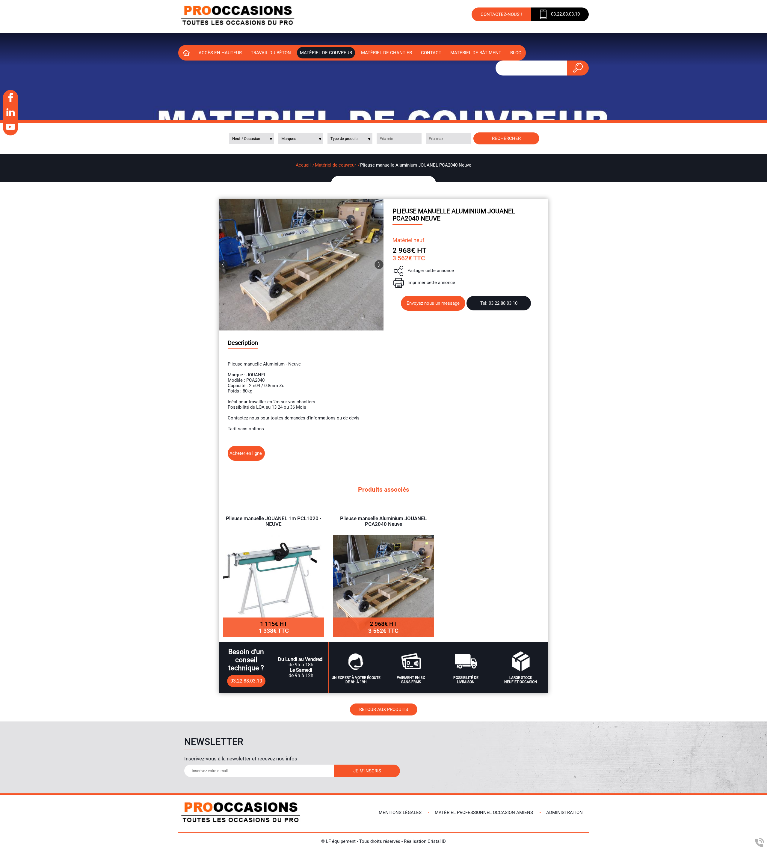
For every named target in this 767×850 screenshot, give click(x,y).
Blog (515, 52)
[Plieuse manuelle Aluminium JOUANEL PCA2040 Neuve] (301, 264)
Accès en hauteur (220, 52)
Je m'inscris (367, 771)
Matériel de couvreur (326, 52)
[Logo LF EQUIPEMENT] (238, 16)
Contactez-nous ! (501, 14)
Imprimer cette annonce (431, 282)
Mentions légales (400, 812)
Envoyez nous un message (433, 303)
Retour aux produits (383, 709)
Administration (564, 812)
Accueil (303, 165)
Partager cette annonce (430, 270)
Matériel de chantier (386, 52)
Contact (431, 52)
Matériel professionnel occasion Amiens (484, 812)
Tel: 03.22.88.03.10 (498, 303)
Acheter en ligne (246, 453)
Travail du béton (271, 52)
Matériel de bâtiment (475, 52)
